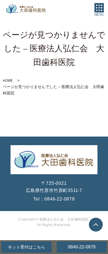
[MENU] (99, 7)
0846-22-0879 (82, 247)
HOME (8, 81)
